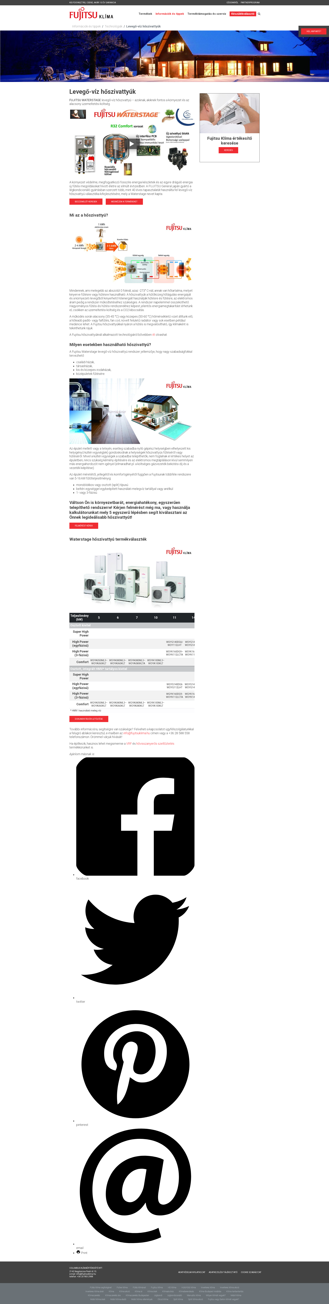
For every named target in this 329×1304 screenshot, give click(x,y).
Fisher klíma (122, 1287)
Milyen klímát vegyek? (216, 1295)
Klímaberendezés (186, 1291)
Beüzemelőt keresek (86, 201)
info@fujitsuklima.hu (136, 733)
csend (90, 2)
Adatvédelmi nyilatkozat (191, 1272)
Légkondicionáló (174, 1295)
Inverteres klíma (208, 1287)
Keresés (228, 150)
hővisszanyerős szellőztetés (155, 743)
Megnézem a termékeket (124, 201)
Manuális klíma (194, 1295)
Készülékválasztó (242, 13)
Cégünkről (232, 2)
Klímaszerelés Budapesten (137, 1295)
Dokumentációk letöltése (89, 719)
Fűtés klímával (139, 1287)
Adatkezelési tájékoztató (223, 1272)
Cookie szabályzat (251, 1272)
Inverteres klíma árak (95, 1291)
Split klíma (178, 1299)
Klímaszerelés (94, 1295)
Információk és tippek (170, 13)
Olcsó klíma (163, 1299)
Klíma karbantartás (234, 1291)
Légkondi (158, 1295)
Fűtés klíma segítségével (101, 1287)
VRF (129, 743)
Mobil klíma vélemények (142, 1299)
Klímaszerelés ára (113, 1295)
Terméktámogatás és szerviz (206, 13)
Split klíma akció (195, 1299)
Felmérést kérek (84, 526)
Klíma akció (124, 1291)
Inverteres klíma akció (229, 1287)
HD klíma (172, 1287)
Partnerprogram (250, 2)
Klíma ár (138, 1291)
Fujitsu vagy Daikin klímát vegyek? (223, 1299)
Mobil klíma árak (97, 1299)
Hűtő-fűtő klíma (188, 1287)
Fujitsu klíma (157, 1287)
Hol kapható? (314, 31)
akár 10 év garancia (105, 2)
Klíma (111, 1291)
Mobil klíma (236, 1295)
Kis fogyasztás (77, 2)
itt (153, 334)
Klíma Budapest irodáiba (210, 1291)
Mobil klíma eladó (118, 1299)
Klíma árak (152, 1291)
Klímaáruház (168, 1291)
